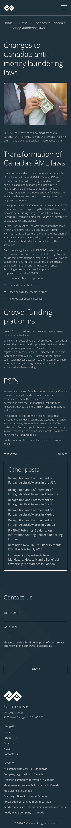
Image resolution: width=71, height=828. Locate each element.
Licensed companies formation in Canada (29, 779)
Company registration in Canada (23, 774)
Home (8, 23)
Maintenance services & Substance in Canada (31, 785)
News (23, 23)
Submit (35, 669)
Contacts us (11, 754)
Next (61, 453)
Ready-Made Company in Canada (24, 812)
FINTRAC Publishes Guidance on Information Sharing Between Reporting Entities (35, 534)
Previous (12, 453)
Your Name (12, 612)
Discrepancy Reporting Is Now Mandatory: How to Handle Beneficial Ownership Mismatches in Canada (33, 559)
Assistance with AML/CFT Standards (25, 769)
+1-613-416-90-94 (18, 706)
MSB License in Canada (18, 790)
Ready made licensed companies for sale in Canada (35, 807)
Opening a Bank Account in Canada (25, 796)
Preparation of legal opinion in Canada (27, 801)
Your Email (12, 626)
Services (9, 743)
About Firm (10, 737)
